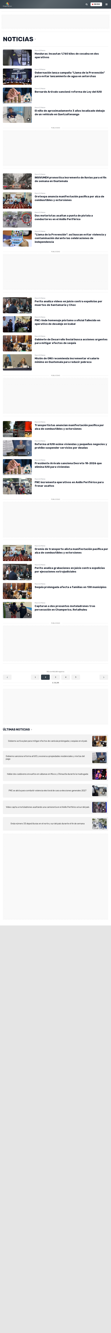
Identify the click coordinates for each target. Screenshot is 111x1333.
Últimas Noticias (16, 729)
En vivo (97, 4)
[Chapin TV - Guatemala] (7, 4)
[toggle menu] (106, 4)
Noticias (18, 39)
